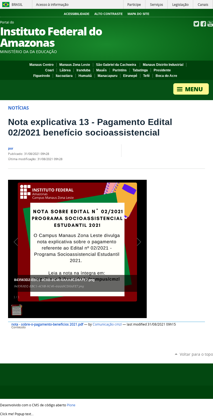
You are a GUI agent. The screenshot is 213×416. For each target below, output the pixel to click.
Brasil (17, 4)
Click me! (17, 414)
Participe (134, 4)
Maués (101, 70)
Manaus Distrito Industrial (163, 65)
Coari (49, 70)
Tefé (146, 76)
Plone (71, 405)
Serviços (156, 4)
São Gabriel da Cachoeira (116, 65)
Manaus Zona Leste (74, 65)
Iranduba (83, 70)
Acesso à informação (52, 4)
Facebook (203, 24)
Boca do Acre (166, 76)
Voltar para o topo (196, 354)
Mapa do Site (138, 13)
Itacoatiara (64, 76)
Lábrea (65, 70)
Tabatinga (140, 70)
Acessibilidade (76, 13)
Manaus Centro (41, 65)
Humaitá (85, 76)
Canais (203, 4)
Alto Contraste (108, 13)
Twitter (196, 24)
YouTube (210, 24)
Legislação (180, 4)
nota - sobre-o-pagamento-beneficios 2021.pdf (47, 324)
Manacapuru (107, 76)
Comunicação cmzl (107, 324)
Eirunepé (130, 76)
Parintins (120, 70)
